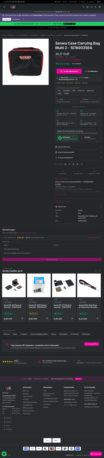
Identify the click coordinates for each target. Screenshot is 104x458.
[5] (20, 242)
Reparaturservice (28, 411)
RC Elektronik (22, 35)
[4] (18, 242)
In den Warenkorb (71, 71)
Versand (25, 399)
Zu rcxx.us (7, 19)
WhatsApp (9, 429)
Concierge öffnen (93, 344)
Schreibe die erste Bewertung (27, 233)
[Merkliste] (91, 7)
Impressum (47, 404)
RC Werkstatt (86, 334)
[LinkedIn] (69, 164)
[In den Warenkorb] (22, 318)
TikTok (8, 425)
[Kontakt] (87, 7)
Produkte (11, 35)
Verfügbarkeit (27, 405)
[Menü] (4, 7)
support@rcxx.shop (70, 402)
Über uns (26, 391)
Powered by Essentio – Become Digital (89, 455)
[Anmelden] (96, 7)
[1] (11, 242)
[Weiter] (100, 270)
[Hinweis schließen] (23, 19)
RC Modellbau (63, 334)
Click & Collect (27, 396)
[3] (16, 242)
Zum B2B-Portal (89, 404)
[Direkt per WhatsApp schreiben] (4, 453)
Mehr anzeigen (60, 194)
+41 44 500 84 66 (70, 405)
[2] (14, 242)
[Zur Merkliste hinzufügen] (23, 276)
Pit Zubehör (23, 334)
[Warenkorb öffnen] (100, 7)
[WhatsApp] (73, 164)
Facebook (8, 418)
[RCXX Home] (13, 7)
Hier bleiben (16, 19)
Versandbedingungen (50, 398)
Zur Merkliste (92, 71)
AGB (44, 391)
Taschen (53, 334)
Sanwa (6, 299)
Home (4, 35)
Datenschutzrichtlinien (50, 401)
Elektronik (34, 35)
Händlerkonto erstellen (91, 407)
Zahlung (25, 393)
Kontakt (45, 407)
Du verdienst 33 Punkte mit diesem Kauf (69, 60)
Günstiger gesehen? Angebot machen (72, 83)
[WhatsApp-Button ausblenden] (8, 455)
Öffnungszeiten (28, 408)
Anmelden (91, 2)
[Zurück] (96, 270)
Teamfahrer (27, 413)
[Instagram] (77, 164)
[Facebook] (65, 164)
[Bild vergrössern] (26, 62)
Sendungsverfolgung (30, 402)
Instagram (9, 422)
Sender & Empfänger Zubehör (51, 35)
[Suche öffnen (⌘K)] (83, 7)
